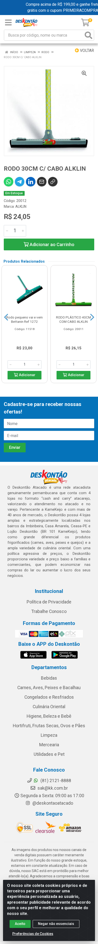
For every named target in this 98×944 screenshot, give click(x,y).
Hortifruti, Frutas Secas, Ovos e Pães (49, 725)
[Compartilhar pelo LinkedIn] (30, 181)
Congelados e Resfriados (49, 697)
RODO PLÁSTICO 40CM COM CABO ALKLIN (73, 319)
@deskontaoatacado (52, 803)
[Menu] (8, 22)
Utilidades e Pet (49, 754)
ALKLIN (20, 206)
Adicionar (26, 375)
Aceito (20, 924)
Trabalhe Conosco (49, 611)
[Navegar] (6, 317)
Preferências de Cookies (32, 934)
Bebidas (49, 678)
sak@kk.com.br (52, 788)
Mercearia (49, 744)
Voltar (86, 50)
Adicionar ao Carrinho (51, 244)
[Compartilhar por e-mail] (41, 181)
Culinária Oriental (49, 706)
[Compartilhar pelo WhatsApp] (8, 181)
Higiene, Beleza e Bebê (49, 716)
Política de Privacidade (49, 601)
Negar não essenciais (56, 924)
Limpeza (49, 735)
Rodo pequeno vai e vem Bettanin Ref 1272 (24, 319)
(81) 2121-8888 (55, 780)
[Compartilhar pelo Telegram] (19, 181)
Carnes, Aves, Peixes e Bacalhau (49, 687)
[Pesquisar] (88, 35)
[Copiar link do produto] (53, 181)
